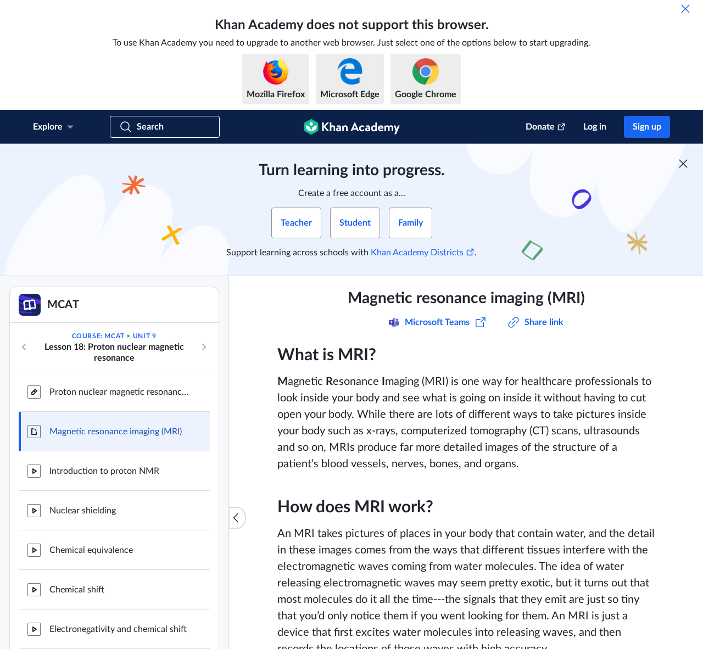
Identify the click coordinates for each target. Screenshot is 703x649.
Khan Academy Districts (417, 252)
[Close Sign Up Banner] (683, 164)
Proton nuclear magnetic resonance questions (120, 392)
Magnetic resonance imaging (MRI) (115, 431)
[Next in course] (203, 347)
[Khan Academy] (352, 126)
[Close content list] (237, 518)
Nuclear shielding (82, 510)
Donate (540, 126)
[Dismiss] (685, 9)
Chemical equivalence (91, 550)
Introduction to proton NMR (104, 471)
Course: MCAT (98, 336)
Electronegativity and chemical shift (118, 629)
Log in (594, 126)
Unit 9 (145, 336)
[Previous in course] (24, 347)
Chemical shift (76, 589)
